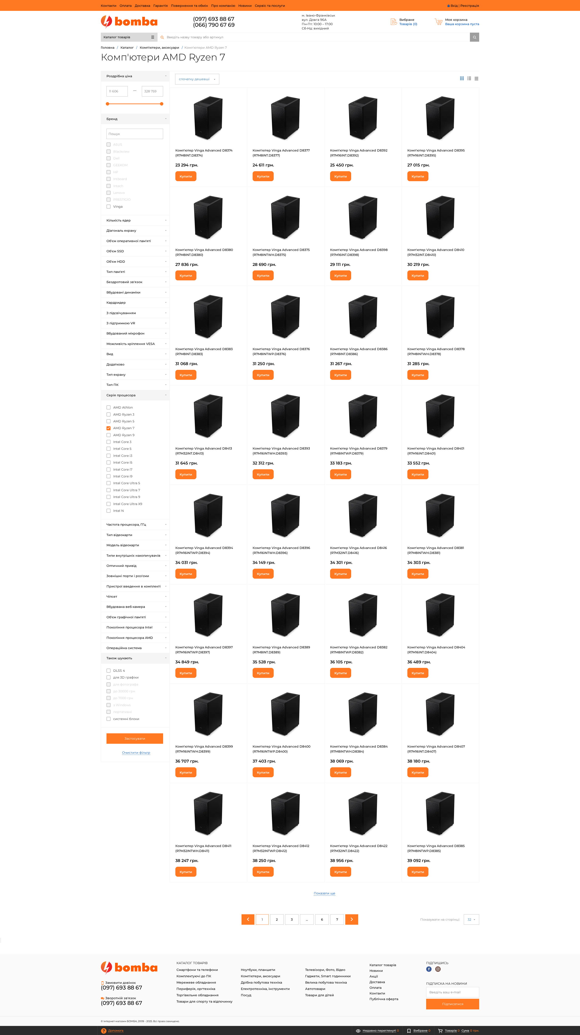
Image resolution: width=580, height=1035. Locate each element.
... (307, 919)
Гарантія (160, 6)
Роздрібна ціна (119, 76)
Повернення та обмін (189, 6)
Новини (245, 6)
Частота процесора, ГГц (126, 524)
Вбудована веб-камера (125, 607)
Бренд (111, 119)
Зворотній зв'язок (120, 998)
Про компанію (223, 6)
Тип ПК (112, 385)
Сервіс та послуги (270, 6)
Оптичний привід (121, 566)
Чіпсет (111, 597)
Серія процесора (120, 395)
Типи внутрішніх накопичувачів (133, 556)
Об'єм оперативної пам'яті (128, 241)
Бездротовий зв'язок (124, 282)
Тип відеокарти (119, 535)
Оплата (126, 6)
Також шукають (119, 658)
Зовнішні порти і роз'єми (127, 576)
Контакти (108, 6)
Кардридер (116, 303)
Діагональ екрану (121, 231)
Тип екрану (116, 375)
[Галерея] (469, 78)
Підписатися (452, 1004)
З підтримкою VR (120, 323)
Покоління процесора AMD (129, 638)
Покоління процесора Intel (129, 627)
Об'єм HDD (115, 262)
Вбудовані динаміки (123, 292)
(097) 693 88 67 (213, 19)
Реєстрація (469, 6)
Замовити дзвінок (120, 983)
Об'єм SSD (115, 251)
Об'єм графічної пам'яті (126, 617)
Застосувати (135, 739)
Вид (109, 354)
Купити (186, 176)
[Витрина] (462, 78)
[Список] (476, 78)
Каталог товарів (117, 37)
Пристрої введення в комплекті (133, 586)
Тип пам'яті (115, 272)
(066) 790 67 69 (214, 25)
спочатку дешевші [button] (194, 79)
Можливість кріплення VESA (130, 344)
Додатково (115, 364)
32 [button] (470, 919)
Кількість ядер (118, 220)
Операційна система (124, 648)
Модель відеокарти (122, 545)
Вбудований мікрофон (125, 333)
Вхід (454, 6)
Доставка (142, 6)
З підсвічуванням (121, 313)
